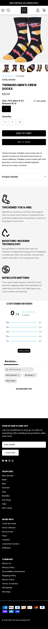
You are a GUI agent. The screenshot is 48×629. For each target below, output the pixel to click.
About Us (6, 563)
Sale (4, 503)
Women (6, 487)
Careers (6, 539)
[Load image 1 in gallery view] (24, 39)
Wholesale (7, 587)
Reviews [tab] (11, 361)
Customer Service (10, 543)
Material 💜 (26, 620)
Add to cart (24, 133)
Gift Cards (7, 508)
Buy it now (24, 142)
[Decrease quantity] (5, 122)
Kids (4, 491)
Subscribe (10, 452)
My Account (7, 531)
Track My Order (9, 523)
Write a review (24, 351)
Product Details (10, 176)
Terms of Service (10, 583)
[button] (24, 322)
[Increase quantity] (20, 122)
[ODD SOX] (24, 10)
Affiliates (6, 547)
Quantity (6, 116)
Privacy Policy (8, 567)
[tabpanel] (24, 392)
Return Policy (8, 579)
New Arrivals (7, 475)
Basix (4, 479)
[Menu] (3, 10)
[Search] (8, 10)
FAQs (4, 535)
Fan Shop (6, 499)
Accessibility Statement (13, 571)
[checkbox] (10, 381)
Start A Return (8, 527)
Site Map (6, 591)
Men (4, 483)
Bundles (5, 495)
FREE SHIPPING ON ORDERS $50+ (24, 3)
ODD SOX (11, 620)
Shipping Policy (9, 575)
